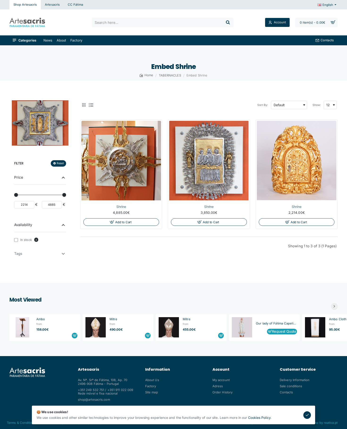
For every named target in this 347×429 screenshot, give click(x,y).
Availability (23, 224)
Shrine (121, 207)
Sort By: (262, 105)
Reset (60, 163)
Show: (317, 105)
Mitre (113, 319)
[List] (90, 105)
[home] (146, 75)
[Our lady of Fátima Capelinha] (242, 327)
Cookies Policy (259, 418)
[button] (121, 222)
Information (157, 369)
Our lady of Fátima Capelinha (276, 323)
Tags (18, 253)
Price (18, 177)
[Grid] (83, 105)
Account (220, 369)
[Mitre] (96, 327)
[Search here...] (227, 22)
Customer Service (298, 369)
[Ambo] (22, 327)
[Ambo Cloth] (315, 327)
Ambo (40, 319)
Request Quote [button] (284, 331)
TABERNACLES (170, 75)
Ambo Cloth (338, 319)
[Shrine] (121, 160)
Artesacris (88, 369)
